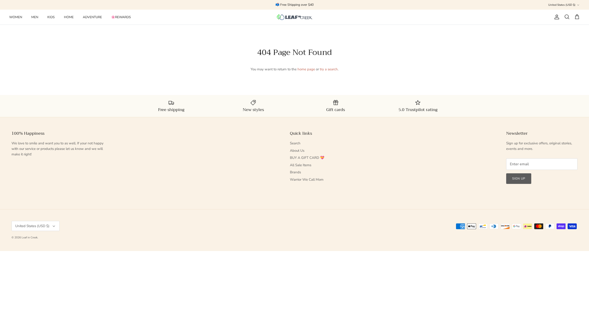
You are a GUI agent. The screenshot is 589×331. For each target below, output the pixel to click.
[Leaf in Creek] (294, 17)
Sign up (518, 179)
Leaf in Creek (30, 237)
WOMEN (15, 17)
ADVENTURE (92, 17)
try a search (329, 69)
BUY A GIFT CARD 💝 (307, 157)
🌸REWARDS (121, 17)
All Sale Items (300, 165)
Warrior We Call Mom (306, 179)
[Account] (556, 17)
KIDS (51, 17)
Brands (295, 172)
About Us (297, 150)
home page (306, 69)
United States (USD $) (561, 5)
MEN (34, 17)
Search (295, 143)
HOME (69, 17)
